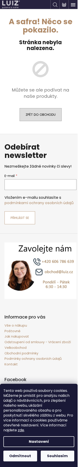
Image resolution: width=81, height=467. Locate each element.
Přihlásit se (20, 218)
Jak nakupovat (16, 336)
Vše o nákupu (15, 325)
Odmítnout (20, 455)
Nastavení (39, 441)
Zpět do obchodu (41, 114)
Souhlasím (57, 455)
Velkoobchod (15, 347)
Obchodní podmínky (21, 353)
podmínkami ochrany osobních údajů (39, 202)
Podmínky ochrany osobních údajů (33, 358)
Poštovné (12, 331)
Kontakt (11, 364)
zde (21, 430)
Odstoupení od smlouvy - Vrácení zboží (37, 342)
